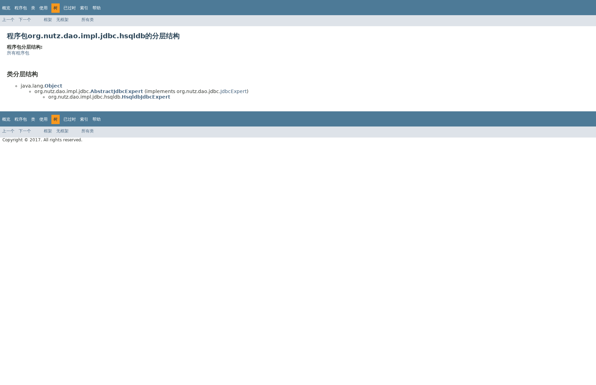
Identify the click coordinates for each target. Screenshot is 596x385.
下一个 (25, 19)
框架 (48, 19)
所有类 (87, 19)
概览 (6, 8)
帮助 (96, 8)
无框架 (62, 19)
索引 (84, 8)
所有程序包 (18, 52)
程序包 (20, 8)
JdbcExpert (233, 91)
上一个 (8, 19)
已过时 (69, 8)
